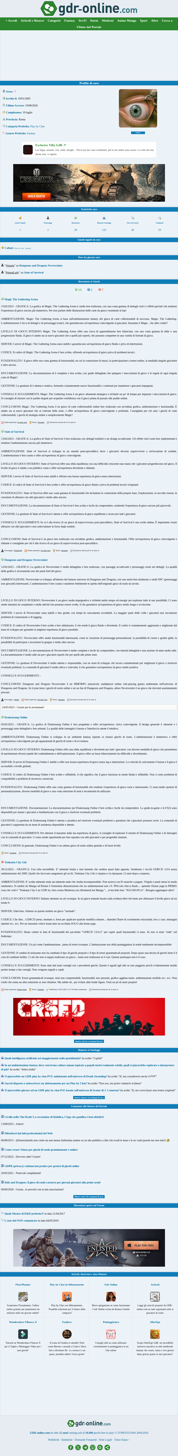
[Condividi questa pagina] (107, 1449)
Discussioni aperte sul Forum (89, 1205)
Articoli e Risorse (32, 20)
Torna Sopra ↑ (122, 1439)
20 (75, 229)
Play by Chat (37, 126)
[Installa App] (93, 1449)
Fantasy (69, 20)
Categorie (54, 20)
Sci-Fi (82, 20)
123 (104, 229)
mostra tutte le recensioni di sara (89, 1041)
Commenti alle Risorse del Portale (89, 1106)
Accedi (11, 20)
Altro (154, 20)
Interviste (86, 1274)
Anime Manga (126, 20)
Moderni (108, 20)
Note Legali (105, 1439)
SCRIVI (138, 133)
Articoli (75, 1274)
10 (159, 229)
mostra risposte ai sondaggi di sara (89, 1097)
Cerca (167, 20)
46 (132, 229)
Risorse (102, 1274)
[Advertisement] (89, 55)
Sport (143, 20)
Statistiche (66, 1439)
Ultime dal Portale (89, 27)
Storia (94, 20)
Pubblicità (53, 1439)
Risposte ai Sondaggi (89, 1050)
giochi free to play (104, 1432)
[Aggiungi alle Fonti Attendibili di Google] (100, 1449)
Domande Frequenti (86, 1439)
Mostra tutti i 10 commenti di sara (89, 1197)
